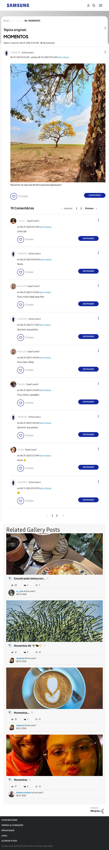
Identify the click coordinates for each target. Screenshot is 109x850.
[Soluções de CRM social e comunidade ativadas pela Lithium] (97, 810)
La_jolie (19, 591)
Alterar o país (9, 841)
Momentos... (22, 712)
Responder (88, 238)
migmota (20, 658)
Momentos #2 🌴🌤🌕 (28, 645)
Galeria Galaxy (63, 57)
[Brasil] (18, 5)
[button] (100, 52)
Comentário (95, 195)
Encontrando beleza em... (29, 578)
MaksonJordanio (23, 792)
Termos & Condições (12, 825)
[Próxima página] (62, 515)
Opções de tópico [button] (100, 28)
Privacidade (7, 830)
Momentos (20, 780)
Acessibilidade (9, 820)
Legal (4, 836)
